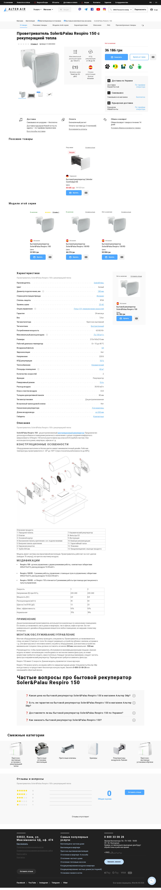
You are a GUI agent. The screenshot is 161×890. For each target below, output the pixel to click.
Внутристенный (97, 326)
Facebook (21, 883)
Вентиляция (30, 21)
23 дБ (101, 305)
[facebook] (92, 10)
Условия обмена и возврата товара (125, 128)
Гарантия (108, 2)
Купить (75, 193)
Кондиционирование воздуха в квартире (78, 866)
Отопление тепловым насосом (73, 862)
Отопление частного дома (71, 858)
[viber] (80, 10)
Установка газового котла (71, 873)
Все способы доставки (36, 131)
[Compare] (86, 192)
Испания (100, 296)
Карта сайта (22, 854)
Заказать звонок (114, 862)
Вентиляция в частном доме (72, 844)
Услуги (36, 10)
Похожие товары (40, 25)
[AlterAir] (14, 9)
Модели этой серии (61, 25)
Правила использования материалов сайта (35, 851)
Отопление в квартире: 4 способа (74, 855)
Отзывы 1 (56, 212)
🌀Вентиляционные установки (49, 21)
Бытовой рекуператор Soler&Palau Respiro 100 (40, 245)
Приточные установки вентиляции (42, 760)
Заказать (118, 57)
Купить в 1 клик (139, 57)
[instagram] (104, 10)
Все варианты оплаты (78, 129)
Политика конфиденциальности (30, 847)
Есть (102, 382)
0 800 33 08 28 (114, 836)
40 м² (101, 369)
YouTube (32, 883)
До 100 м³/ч (75, 61)
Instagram (43, 883)
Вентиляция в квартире (70, 847)
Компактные (98, 417)
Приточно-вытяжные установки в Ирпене (145, 760)
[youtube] (98, 11)
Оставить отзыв (134, 792)
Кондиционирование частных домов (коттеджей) (81, 869)
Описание (97, 25)
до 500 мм (99, 412)
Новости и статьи (23, 2)
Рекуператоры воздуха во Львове (119, 759)
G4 (103, 348)
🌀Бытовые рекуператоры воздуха (77, 21)
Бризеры (93, 758)
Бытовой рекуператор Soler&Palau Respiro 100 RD (77, 245)
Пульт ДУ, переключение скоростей (89, 309)
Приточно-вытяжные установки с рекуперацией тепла (16, 762)
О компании (8, 2)
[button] (143, 25)
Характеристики (81, 25)
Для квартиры (98, 408)
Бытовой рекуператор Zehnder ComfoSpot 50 (79, 180)
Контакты (96, 2)
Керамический (98, 365)
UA (156, 2)
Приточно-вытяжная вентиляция (74, 851)
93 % (102, 361)
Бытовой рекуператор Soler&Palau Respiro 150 (126, 308)
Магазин (47, 10)
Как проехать (22, 844)
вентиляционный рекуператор (71, 433)
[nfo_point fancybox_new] (43, 291)
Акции (86, 2)
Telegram (56, 883)
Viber (65, 883)
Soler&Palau (99, 283)
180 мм (101, 291)
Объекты (55, 2)
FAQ (108, 25)
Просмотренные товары (126, 25)
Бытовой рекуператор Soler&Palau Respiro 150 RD (113, 245)
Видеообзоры (42, 2)
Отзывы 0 (34, 44)
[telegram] (86, 10)
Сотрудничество (121, 2)
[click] (153, 57)
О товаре (23, 25)
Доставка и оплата (70, 2)
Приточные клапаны (67, 758)
